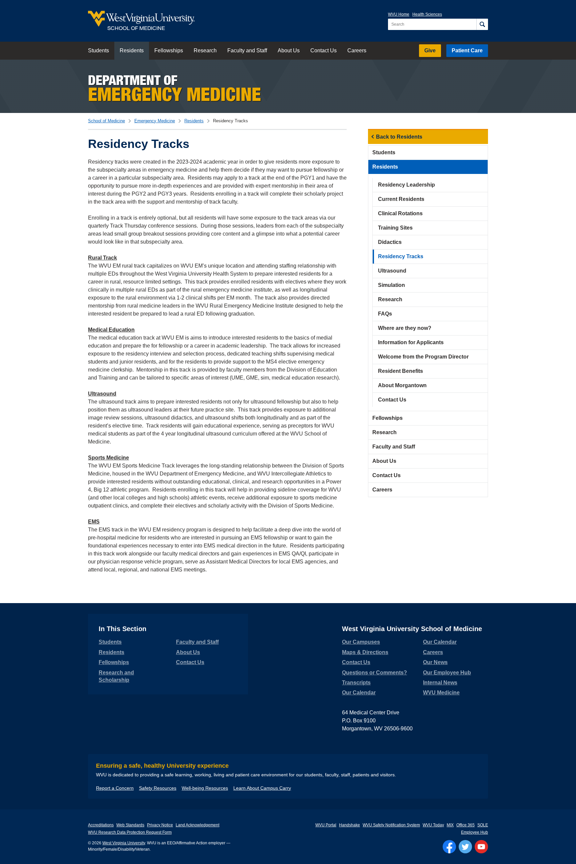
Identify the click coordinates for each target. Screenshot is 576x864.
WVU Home (398, 14)
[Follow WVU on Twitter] (465, 846)
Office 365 (465, 825)
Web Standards (130, 825)
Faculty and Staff (247, 50)
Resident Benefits (400, 371)
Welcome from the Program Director (423, 357)
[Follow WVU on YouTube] (481, 846)
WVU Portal (325, 825)
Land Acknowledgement (197, 825)
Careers (356, 50)
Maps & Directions (365, 652)
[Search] (482, 24)
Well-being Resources (205, 788)
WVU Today (433, 825)
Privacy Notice (160, 825)
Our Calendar (359, 692)
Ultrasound (392, 271)
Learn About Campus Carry (262, 788)
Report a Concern (115, 788)
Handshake (349, 825)
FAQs (385, 314)
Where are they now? (404, 328)
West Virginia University (123, 843)
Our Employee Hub (447, 672)
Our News (435, 662)
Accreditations (101, 825)
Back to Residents (399, 137)
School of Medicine (106, 120)
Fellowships (168, 50)
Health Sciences (427, 14)
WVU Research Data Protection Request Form (130, 832)
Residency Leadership (406, 185)
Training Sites (395, 228)
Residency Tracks (400, 256)
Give (430, 50)
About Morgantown (402, 385)
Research (205, 50)
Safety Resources (157, 788)
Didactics (390, 242)
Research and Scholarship (116, 676)
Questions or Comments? (374, 672)
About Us (289, 50)
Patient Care (467, 50)
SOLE (482, 825)
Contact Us (323, 50)
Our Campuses (361, 642)
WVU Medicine (441, 692)
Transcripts (356, 682)
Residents (132, 50)
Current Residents (401, 199)
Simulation (391, 285)
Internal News (440, 682)
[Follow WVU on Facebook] (449, 846)
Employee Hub (474, 832)
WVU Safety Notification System (391, 825)
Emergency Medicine (154, 120)
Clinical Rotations (400, 213)
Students (98, 50)
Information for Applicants (411, 342)
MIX (450, 825)
